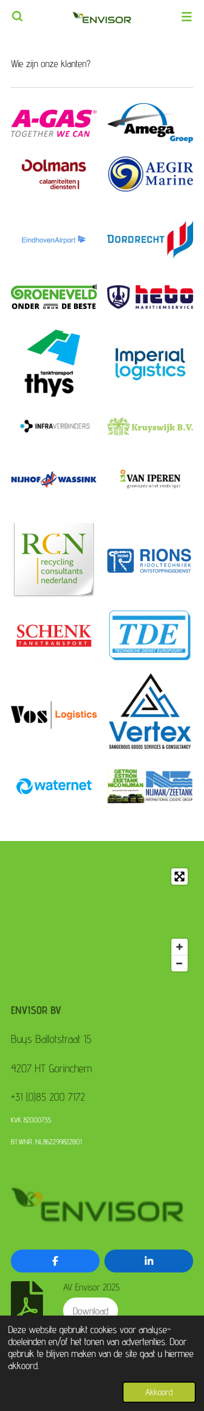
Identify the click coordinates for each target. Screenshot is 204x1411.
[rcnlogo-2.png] (54, 560)
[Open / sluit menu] (187, 16)
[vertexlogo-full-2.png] (150, 715)
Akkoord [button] (159, 1391)
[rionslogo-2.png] (150, 560)
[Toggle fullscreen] (179, 876)
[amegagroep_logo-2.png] (150, 123)
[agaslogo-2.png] (54, 123)
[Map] (102, 919)
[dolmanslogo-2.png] (54, 174)
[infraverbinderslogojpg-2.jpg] (54, 426)
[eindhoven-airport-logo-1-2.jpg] (54, 239)
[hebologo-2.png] (150, 297)
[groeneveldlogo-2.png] (54, 297)
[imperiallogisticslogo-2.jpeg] (150, 363)
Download (90, 1311)
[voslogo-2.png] (54, 715)
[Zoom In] (179, 947)
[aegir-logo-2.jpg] (150, 174)
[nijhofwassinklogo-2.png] (54, 479)
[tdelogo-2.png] (150, 635)
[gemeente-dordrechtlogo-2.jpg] (150, 239)
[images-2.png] (54, 363)
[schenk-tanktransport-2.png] (54, 635)
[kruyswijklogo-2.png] (150, 426)
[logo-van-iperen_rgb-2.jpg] (150, 479)
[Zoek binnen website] (17, 16)
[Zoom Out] (179, 963)
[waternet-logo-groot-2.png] (54, 786)
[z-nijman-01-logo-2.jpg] (150, 786)
